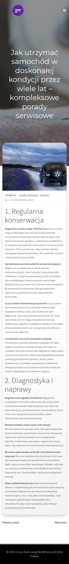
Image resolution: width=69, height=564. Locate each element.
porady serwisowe (28, 195)
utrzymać (44, 195)
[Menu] (64, 10)
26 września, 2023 (24, 199)
